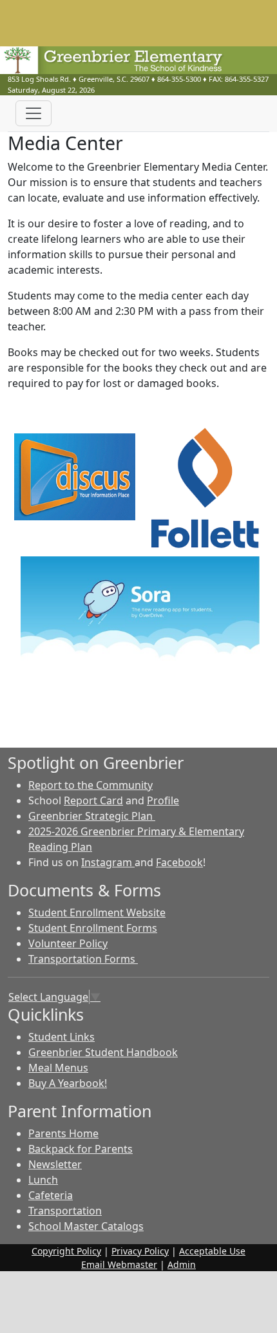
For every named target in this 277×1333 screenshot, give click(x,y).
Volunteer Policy (68, 943)
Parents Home (63, 1133)
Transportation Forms (83, 959)
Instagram (108, 862)
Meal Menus (58, 1068)
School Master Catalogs (86, 1226)
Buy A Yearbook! (67, 1083)
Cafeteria (50, 1195)
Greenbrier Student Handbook (103, 1052)
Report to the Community (90, 785)
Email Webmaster (119, 1264)
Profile (163, 800)
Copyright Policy (66, 1251)
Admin (181, 1264)
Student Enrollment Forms (92, 928)
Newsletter (55, 1164)
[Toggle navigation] (33, 113)
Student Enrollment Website (97, 912)
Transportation (65, 1211)
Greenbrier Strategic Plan (91, 816)
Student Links (61, 1037)
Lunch (43, 1180)
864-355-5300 (179, 79)
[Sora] (140, 614)
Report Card (93, 800)
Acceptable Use (212, 1251)
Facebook (179, 862)
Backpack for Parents (80, 1149)
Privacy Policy (140, 1251)
